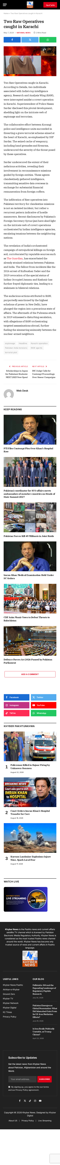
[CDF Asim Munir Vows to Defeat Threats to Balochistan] (30, 599)
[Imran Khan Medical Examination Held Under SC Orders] (30, 556)
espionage (10, 343)
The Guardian (15, 258)
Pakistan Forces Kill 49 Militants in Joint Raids (29, 536)
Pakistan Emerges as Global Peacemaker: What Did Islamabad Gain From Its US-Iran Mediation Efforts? (45, 1011)
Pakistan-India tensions (16, 348)
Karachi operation (39, 343)
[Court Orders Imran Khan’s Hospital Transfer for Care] (30, 792)
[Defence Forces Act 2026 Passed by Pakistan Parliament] (30, 641)
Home (6, 13)
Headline (23, 343)
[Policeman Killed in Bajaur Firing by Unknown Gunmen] (30, 746)
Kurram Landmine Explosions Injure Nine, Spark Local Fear (30, 858)
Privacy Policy (22, 1090)
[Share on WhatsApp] (47, 40)
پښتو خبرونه (50, 5)
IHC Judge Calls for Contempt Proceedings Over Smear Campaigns (43, 374)
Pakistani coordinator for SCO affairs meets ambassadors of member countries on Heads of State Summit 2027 (29, 493)
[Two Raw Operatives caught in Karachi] (30, 61)
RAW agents (36, 348)
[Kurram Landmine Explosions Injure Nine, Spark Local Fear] (30, 838)
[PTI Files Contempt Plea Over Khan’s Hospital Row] (30, 430)
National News (23, 33)
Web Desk (22, 390)
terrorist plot (11, 352)
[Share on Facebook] (12, 40)
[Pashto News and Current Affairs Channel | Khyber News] (30, 4)
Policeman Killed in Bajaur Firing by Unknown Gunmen (30, 767)
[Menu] (5, 4)
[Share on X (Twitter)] (29, 40)
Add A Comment (30, 674)
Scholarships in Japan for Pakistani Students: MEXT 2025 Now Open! (16, 374)
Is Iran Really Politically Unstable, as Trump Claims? (43, 1031)
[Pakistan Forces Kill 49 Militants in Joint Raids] (30, 517)
